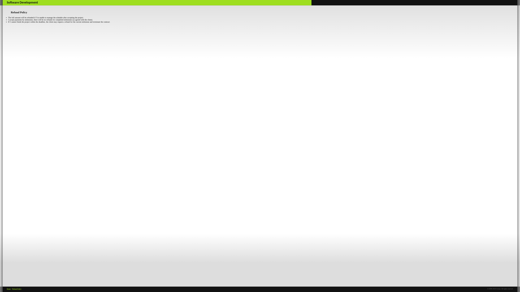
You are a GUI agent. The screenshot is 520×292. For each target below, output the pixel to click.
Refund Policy (16, 289)
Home (9, 289)
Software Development (22, 2)
